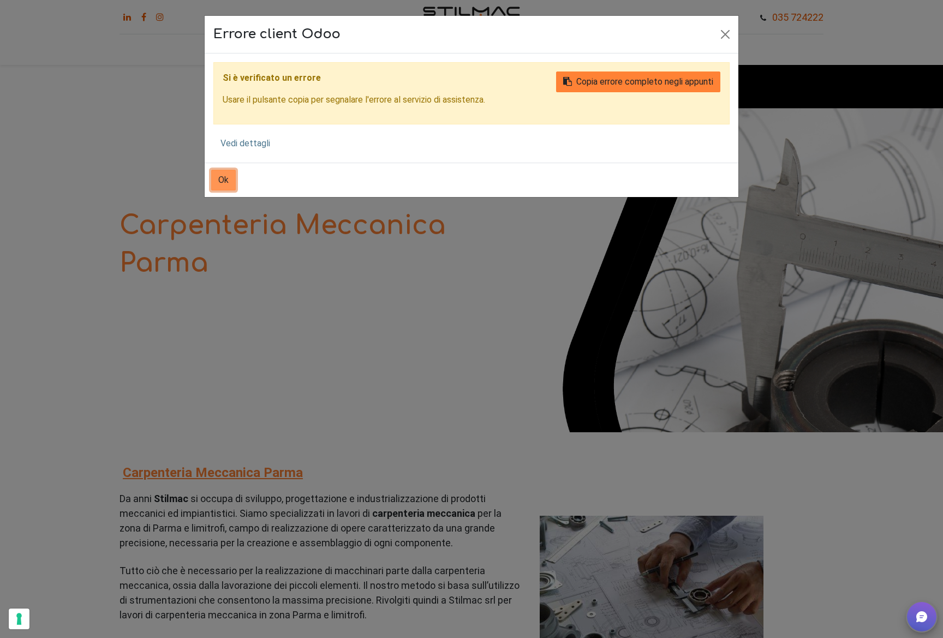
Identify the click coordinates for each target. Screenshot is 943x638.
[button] (922, 617)
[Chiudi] (725, 34)
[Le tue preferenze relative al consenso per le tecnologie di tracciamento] (19, 619)
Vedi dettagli (245, 143)
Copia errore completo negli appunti (644, 81)
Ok (223, 180)
